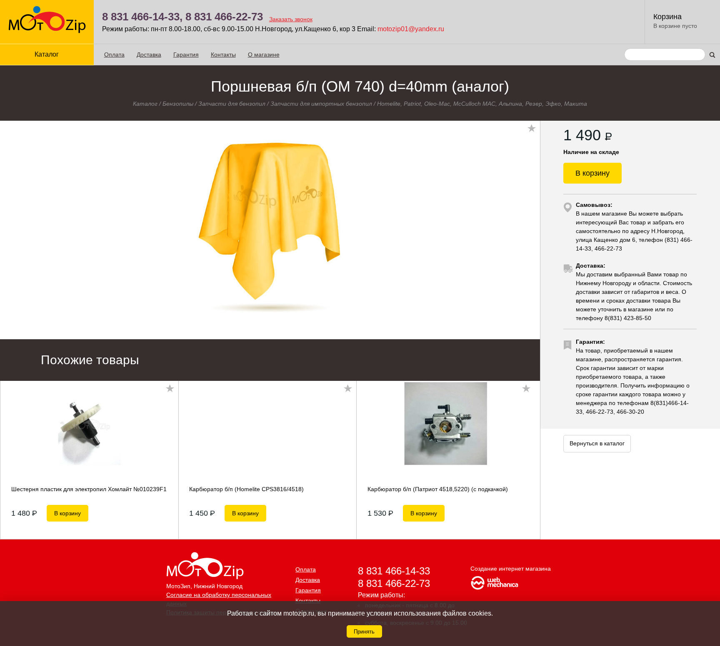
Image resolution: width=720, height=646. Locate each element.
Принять (364, 632)
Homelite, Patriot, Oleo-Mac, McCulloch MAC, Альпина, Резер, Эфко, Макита (482, 103)
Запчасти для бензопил (231, 103)
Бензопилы (177, 103)
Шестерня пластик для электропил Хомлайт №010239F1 (89, 489)
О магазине (264, 54)
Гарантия (186, 54)
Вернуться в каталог (597, 443)
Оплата (114, 54)
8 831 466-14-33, (142, 16)
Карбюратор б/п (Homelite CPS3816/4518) (246, 489)
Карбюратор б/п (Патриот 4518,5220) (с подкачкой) (438, 489)
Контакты (223, 54)
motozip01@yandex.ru (411, 28)
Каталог (145, 103)
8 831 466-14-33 (394, 570)
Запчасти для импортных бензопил (321, 103)
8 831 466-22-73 (224, 16)
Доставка (149, 54)
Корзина (667, 16)
